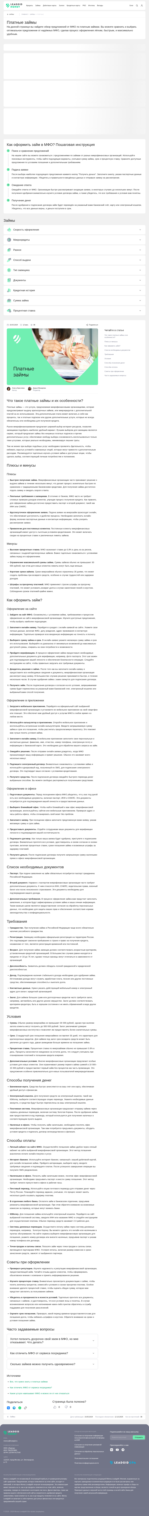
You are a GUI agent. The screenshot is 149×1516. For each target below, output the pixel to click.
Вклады (100, 5)
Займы (38, 5)
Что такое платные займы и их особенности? (116, 336)
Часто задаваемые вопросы (115, 375)
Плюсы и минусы (111, 341)
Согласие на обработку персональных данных (89, 1453)
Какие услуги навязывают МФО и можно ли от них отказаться (39, 1393)
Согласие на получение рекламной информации (87, 1446)
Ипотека (91, 5)
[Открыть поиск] (137, 5)
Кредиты (29, 5)
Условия (108, 358)
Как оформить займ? (112, 346)
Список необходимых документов (117, 350)
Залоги (61, 5)
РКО (84, 5)
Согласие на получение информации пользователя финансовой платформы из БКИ (89, 1438)
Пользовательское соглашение (86, 1458)
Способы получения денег (115, 363)
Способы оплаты (111, 367)
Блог (131, 5)
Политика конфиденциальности (86, 1463)
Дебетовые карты (49, 5)
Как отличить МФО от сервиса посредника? (31, 1387)
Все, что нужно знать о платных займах (29, 1382)
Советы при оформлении (114, 371)
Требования (109, 354)
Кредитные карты (73, 5)
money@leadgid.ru (11, 1441)
